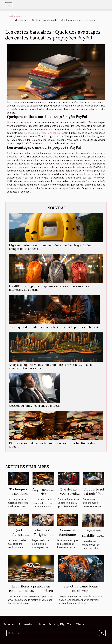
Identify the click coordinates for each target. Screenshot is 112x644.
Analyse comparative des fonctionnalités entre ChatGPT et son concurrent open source (51, 366)
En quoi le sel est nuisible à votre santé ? (94, 493)
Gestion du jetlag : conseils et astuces (34, 405)
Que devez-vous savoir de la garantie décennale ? (68, 496)
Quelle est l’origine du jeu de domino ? (42, 536)
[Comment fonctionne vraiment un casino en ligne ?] (67, 519)
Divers (19, 16)
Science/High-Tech (61, 624)
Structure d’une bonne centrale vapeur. (81, 588)
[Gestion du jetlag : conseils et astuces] (34, 388)
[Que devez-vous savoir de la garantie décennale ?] (68, 478)
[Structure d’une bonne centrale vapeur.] (81, 568)
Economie (10, 624)
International (27, 624)
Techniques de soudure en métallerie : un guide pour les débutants (54, 327)
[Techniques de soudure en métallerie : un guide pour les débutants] (54, 309)
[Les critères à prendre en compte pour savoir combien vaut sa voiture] (31, 568)
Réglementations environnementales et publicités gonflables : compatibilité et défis (50, 247)
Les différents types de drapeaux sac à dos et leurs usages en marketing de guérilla (50, 288)
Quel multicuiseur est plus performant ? (18, 536)
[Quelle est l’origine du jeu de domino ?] (42, 519)
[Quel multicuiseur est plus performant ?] (18, 519)
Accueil (9, 16)
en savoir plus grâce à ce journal (42, 132)
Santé (42, 624)
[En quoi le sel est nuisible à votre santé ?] (93, 478)
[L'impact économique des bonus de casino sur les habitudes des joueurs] (56, 425)
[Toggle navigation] (8, 4)
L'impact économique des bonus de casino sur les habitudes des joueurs (52, 445)
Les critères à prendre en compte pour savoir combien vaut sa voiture (31, 590)
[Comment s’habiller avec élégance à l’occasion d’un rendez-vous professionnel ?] (93, 519)
